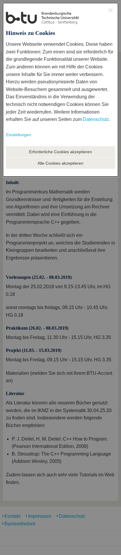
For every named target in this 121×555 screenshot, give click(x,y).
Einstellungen (18, 134)
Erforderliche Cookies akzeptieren (60, 151)
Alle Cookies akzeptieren (60, 163)
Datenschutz (96, 119)
